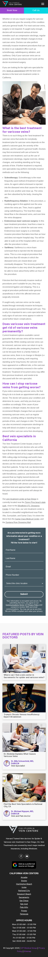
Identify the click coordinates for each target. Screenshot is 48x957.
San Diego (24, 901)
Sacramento (24, 897)
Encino (24, 881)
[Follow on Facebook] (21, 856)
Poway (24, 911)
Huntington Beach (24, 884)
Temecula (24, 914)
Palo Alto (24, 907)
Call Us (36, 10)
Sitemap (27, 951)
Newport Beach (24, 894)
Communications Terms (15, 605)
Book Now (12, 10)
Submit (24, 594)
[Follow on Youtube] (27, 856)
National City (24, 891)
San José (24, 904)
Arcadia (24, 878)
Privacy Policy (33, 605)
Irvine (24, 887)
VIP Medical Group (29, 948)
